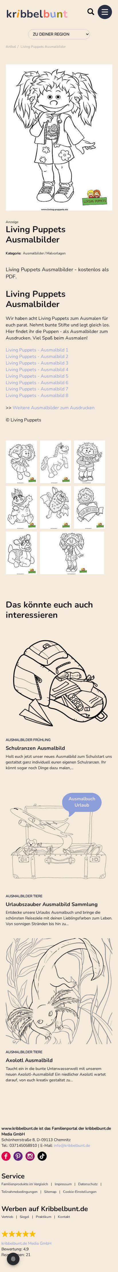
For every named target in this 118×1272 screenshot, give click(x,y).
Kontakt (64, 1217)
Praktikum (43, 1217)
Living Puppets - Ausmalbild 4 (37, 370)
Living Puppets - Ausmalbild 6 (37, 383)
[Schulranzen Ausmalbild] (59, 679)
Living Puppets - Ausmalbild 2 (37, 356)
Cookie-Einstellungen (80, 1191)
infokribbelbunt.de (72, 1145)
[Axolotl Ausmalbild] (59, 991)
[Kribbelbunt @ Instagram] (30, 1156)
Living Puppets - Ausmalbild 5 (37, 376)
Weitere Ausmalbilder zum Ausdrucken (54, 408)
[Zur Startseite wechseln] (43, 14)
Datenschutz (88, 1184)
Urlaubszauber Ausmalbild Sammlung (52, 904)
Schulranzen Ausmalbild (35, 748)
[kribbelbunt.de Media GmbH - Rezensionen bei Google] (26, 1234)
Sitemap (50, 1191)
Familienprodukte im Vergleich (24, 1184)
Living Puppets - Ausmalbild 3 (37, 363)
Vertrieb (7, 1217)
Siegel (24, 1217)
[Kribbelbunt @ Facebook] (6, 1156)
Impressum (63, 1184)
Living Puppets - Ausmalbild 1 (37, 350)
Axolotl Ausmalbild (29, 1060)
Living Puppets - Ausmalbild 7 (37, 389)
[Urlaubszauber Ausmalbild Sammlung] (59, 835)
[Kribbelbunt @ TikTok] (42, 1156)
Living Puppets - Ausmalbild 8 (37, 395)
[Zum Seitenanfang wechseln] (106, 1246)
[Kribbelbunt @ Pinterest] (18, 1156)
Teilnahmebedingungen (19, 1191)
